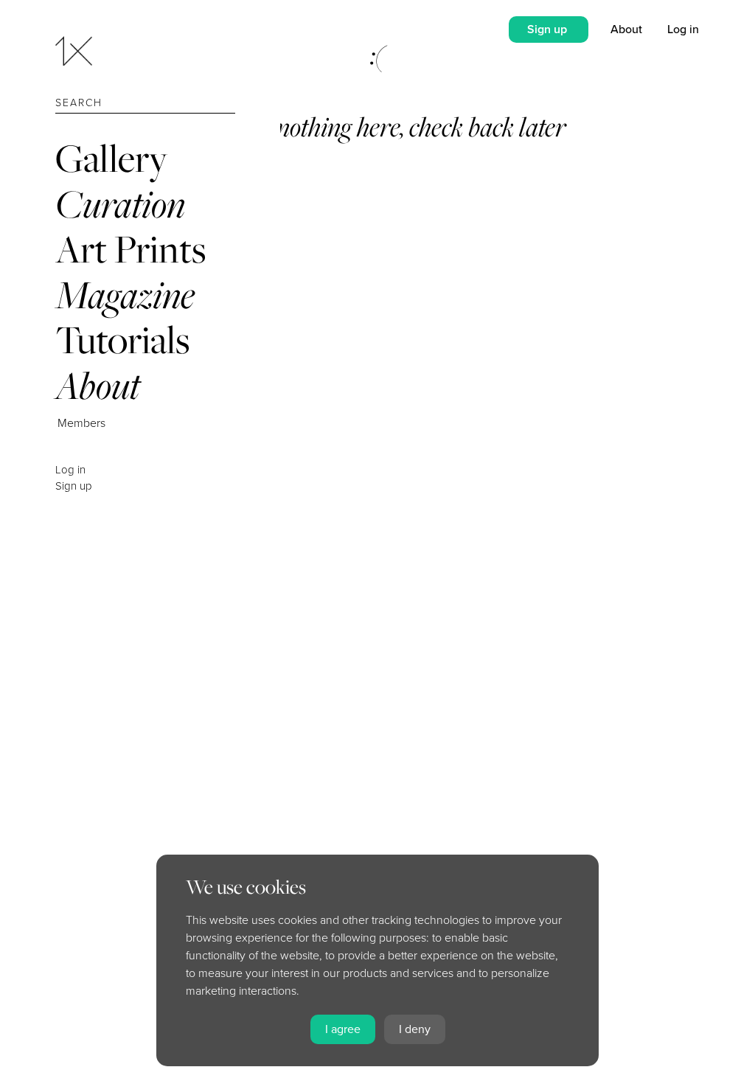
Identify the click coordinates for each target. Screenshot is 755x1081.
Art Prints (130, 249)
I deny (415, 1029)
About (97, 385)
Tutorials (122, 339)
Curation (120, 204)
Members (81, 423)
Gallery (111, 158)
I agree (343, 1029)
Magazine (125, 294)
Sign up (73, 486)
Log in (70, 469)
